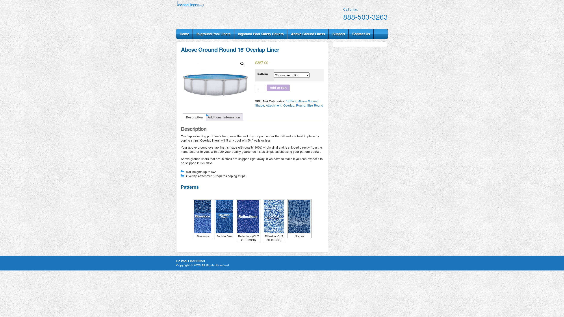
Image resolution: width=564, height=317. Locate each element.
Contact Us (361, 33)
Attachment (274, 105)
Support (338, 33)
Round (300, 105)
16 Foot (291, 101)
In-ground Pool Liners (214, 33)
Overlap (288, 105)
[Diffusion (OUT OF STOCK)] (274, 216)
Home (184, 33)
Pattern (262, 74)
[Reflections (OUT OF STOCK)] (248, 216)
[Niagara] (299, 216)
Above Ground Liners (308, 33)
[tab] (194, 117)
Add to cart (278, 87)
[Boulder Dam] (224, 216)
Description (194, 117)
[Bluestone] (202, 216)
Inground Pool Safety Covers (261, 33)
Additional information (224, 117)
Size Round (315, 105)
